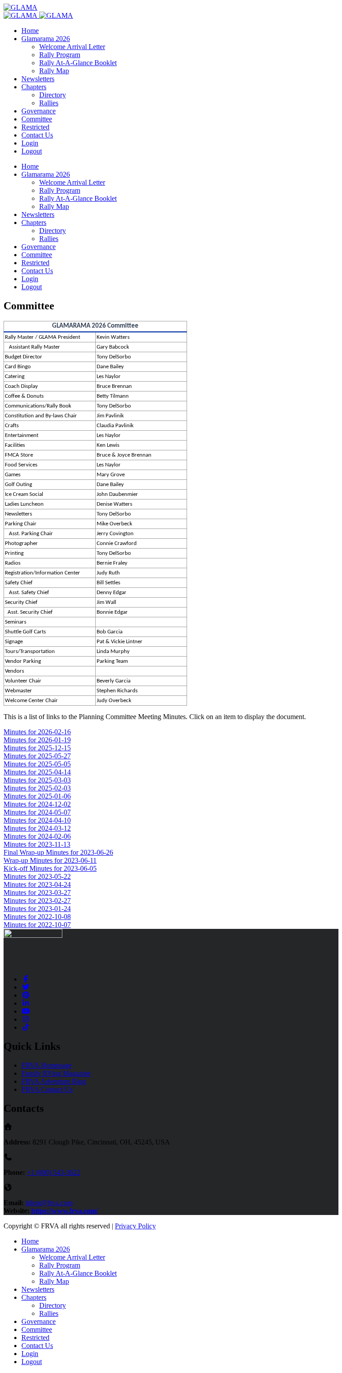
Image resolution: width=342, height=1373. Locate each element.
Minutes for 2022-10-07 (37, 924)
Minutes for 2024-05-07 (37, 812)
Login (29, 143)
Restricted (35, 127)
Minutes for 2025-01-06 (37, 796)
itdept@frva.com (49, 1203)
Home (30, 30)
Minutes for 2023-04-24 (37, 884)
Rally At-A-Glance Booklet (78, 63)
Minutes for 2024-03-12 (37, 828)
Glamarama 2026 (45, 38)
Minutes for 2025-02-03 (37, 788)
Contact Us (37, 135)
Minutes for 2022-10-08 (37, 916)
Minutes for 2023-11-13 (37, 844)
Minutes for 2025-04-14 (37, 772)
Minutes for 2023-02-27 (37, 900)
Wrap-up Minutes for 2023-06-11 (50, 860)
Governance (38, 111)
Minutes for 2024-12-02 (37, 804)
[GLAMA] (20, 7)
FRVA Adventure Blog (53, 1081)
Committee (36, 119)
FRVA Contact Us (47, 1089)
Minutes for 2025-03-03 (37, 780)
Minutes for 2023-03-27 (37, 892)
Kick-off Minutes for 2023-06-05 (50, 868)
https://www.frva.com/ (64, 1211)
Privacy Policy (135, 1226)
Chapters (33, 87)
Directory (52, 95)
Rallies (48, 103)
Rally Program (59, 54)
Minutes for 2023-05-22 (37, 876)
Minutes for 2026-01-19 (37, 740)
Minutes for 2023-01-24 (37, 908)
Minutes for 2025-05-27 (37, 756)
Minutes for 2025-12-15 (37, 748)
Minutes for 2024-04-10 (37, 820)
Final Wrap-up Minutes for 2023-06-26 (58, 852)
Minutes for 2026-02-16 (37, 732)
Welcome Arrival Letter (72, 46)
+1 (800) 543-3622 (53, 1172)
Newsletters (37, 79)
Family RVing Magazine (55, 1073)
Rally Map (54, 71)
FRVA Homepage (46, 1065)
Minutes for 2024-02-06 (37, 836)
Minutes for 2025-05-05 (37, 764)
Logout (31, 151)
